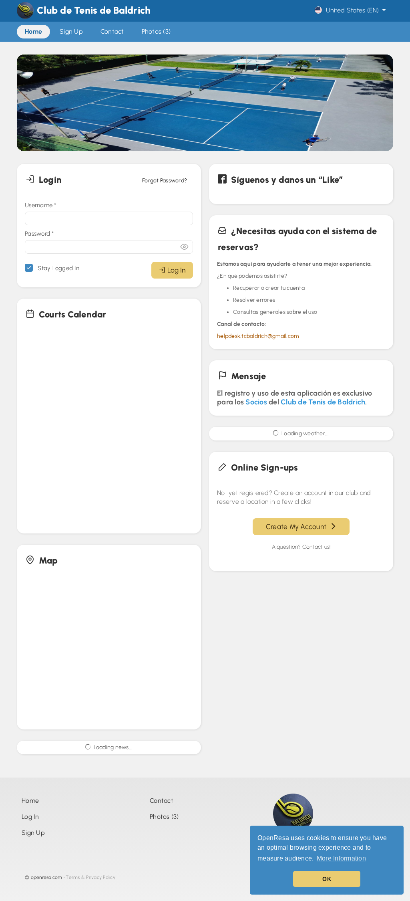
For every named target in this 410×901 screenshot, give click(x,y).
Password (39, 233)
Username (40, 205)
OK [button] (326, 879)
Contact (161, 800)
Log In (176, 270)
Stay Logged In (57, 268)
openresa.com (46, 877)
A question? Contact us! (301, 546)
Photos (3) (164, 816)
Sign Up (33, 832)
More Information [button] (341, 858)
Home (30, 800)
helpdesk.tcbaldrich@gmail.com (258, 336)
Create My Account (298, 526)
